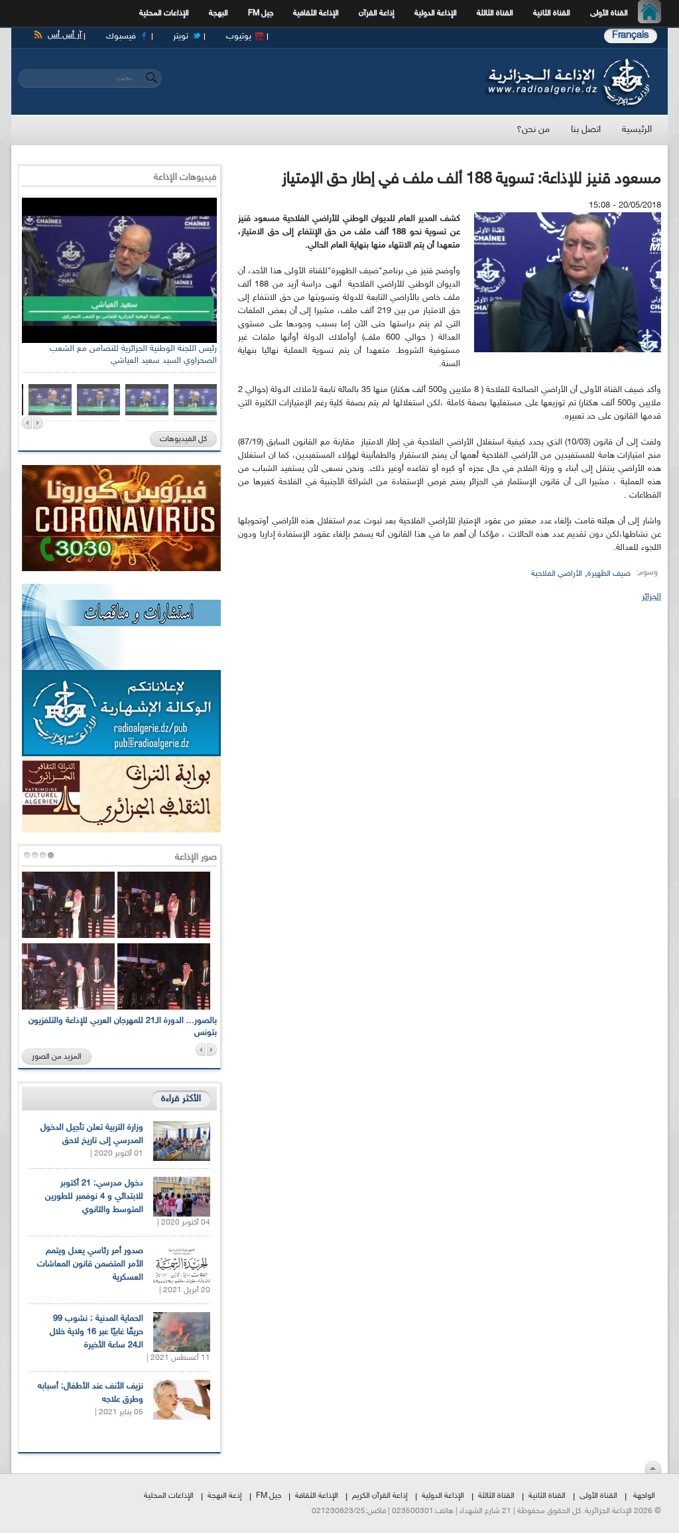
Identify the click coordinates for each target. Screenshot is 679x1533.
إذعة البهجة (225, 1495)
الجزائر (651, 597)
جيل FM (260, 13)
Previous (27, 423)
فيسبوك (121, 36)
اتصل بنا (586, 129)
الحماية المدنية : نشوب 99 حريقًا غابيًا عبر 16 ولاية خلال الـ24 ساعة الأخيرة (96, 1332)
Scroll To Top (653, 1467)
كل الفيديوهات (183, 439)
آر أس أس (65, 35)
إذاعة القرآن (377, 13)
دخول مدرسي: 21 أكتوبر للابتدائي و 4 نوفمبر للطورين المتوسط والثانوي (94, 1196)
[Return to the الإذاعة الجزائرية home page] (566, 61)
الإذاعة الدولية (435, 13)
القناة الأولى (609, 13)
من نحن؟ (533, 129)
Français (630, 35)
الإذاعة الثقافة (316, 1495)
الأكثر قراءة (181, 1098)
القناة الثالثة (495, 13)
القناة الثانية (551, 13)
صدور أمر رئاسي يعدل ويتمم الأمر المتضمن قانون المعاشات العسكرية (90, 1264)
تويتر (180, 36)
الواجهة (644, 1495)
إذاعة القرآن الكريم (380, 1495)
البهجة (218, 13)
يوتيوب (238, 36)
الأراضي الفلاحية (556, 573)
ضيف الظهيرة (609, 573)
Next (38, 423)
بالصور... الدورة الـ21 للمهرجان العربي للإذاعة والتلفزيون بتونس (123, 1027)
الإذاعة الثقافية (316, 13)
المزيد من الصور (57, 1056)
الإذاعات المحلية (164, 13)
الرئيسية (653, 13)
